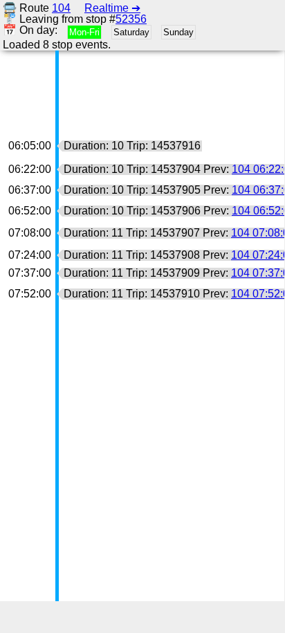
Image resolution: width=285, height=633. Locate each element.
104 (61, 8)
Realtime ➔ (112, 8)
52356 (131, 19)
